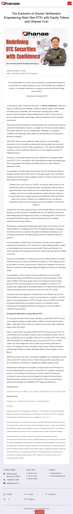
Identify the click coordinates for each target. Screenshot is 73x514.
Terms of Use (32, 476)
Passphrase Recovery (58, 476)
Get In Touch (32, 473)
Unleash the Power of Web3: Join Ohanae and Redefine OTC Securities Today (36, 391)
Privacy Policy (32, 479)
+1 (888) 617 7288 (13, 480)
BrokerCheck (46, 417)
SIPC (55, 414)
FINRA (51, 414)
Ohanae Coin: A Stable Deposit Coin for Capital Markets (28, 401)
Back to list (39, 512)
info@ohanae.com (13, 483)
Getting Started (56, 473)
